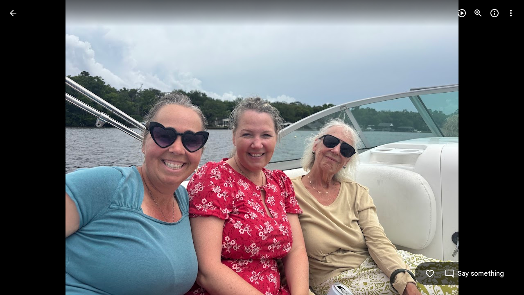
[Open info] (494, 13)
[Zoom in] (478, 13)
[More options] (511, 13)
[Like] (430, 274)
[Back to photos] (13, 13)
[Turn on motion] (462, 13)
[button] (22, 147)
